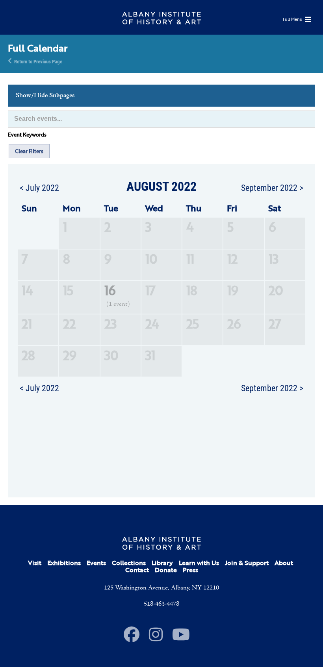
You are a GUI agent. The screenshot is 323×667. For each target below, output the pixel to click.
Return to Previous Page (38, 61)
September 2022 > (272, 187)
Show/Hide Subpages (45, 95)
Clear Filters (29, 151)
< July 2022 (39, 187)
